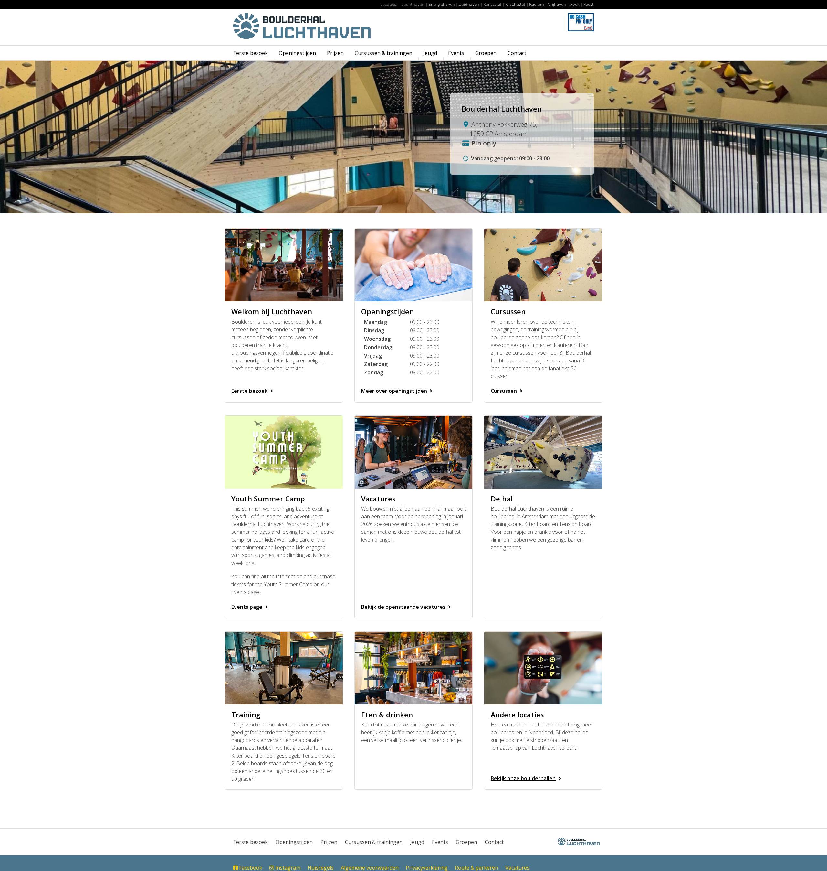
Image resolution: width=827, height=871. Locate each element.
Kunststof (492, 4)
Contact (517, 53)
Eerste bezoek (250, 53)
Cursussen (504, 390)
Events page (246, 606)
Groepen (486, 53)
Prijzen (335, 53)
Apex (575, 4)
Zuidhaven (469, 4)
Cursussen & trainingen (383, 53)
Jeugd (430, 53)
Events (456, 53)
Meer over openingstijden (394, 390)
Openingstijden (297, 53)
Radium (536, 4)
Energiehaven (441, 4)
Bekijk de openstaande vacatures (403, 606)
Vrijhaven (557, 4)
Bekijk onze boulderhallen (523, 778)
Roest (588, 4)
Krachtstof (515, 4)
